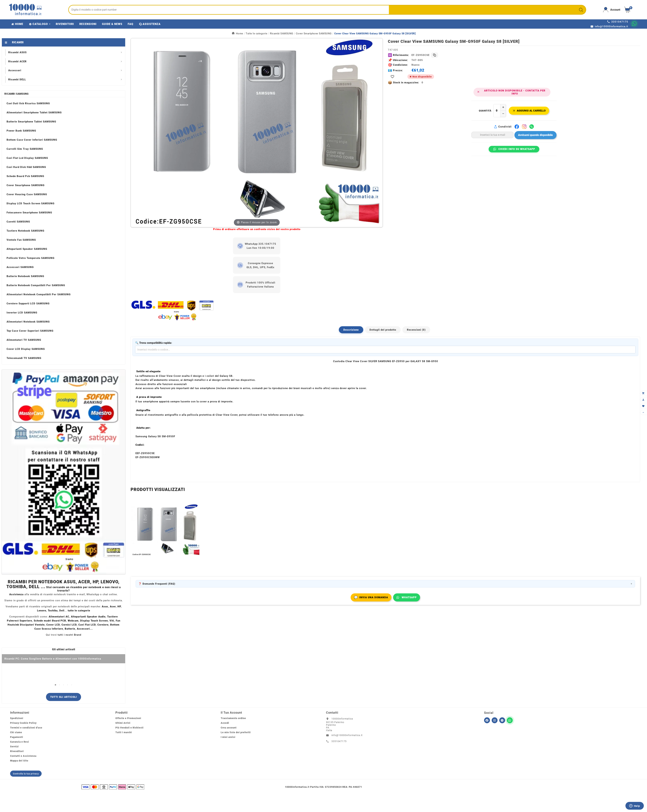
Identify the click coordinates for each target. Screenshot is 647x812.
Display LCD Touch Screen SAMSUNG (30, 203)
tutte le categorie (79, 610)
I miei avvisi (228, 737)
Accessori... (85, 628)
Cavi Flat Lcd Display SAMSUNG (27, 158)
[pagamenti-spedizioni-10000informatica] (63, 472)
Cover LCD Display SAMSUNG (26, 349)
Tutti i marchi (123, 732)
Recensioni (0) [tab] (416, 329)
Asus (105, 606)
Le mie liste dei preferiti (236, 732)
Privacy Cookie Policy (23, 723)
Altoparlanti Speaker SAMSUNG (27, 248)
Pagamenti (16, 737)
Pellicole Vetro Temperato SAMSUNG (30, 258)
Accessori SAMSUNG (20, 267)
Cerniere (103, 624)
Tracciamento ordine (233, 718)
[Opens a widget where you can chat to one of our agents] (634, 806)
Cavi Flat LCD (87, 624)
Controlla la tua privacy (26, 773)
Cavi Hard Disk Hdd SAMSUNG (26, 167)
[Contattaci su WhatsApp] (634, 23)
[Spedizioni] (257, 310)
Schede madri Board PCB (50, 620)
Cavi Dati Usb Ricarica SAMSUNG (28, 103)
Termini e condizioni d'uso (26, 727)
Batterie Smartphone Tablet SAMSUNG (31, 121)
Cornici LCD (69, 624)
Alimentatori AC (59, 616)
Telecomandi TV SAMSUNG (24, 358)
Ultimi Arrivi (122, 723)
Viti (112, 620)
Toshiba (53, 610)
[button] (63, 685)
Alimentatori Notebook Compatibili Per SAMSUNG (39, 294)
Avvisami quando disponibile (535, 135)
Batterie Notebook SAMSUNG (25, 276)
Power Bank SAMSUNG (21, 130)
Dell (61, 610)
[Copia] (434, 55)
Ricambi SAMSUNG (16, 93)
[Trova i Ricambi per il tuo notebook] (502, 720)
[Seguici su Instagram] (495, 720)
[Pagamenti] (113, 786)
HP (119, 606)
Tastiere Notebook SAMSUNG (25, 230)
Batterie (70, 628)
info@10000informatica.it (347, 735)
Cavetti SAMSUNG (18, 221)
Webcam (73, 620)
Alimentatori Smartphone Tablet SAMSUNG (34, 112)
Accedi (225, 723)
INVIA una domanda (371, 597)
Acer (113, 606)
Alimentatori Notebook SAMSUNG (28, 321)
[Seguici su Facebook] (487, 720)
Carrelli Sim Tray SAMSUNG (25, 148)
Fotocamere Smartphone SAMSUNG (29, 212)
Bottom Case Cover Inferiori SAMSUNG (32, 139)
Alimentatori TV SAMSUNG (24, 339)
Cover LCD (53, 624)
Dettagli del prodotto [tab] (382, 329)
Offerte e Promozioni (128, 718)
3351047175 (339, 741)
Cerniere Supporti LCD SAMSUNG (28, 303)
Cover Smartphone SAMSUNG (25, 185)
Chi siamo (16, 732)
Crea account (229, 727)
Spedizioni (16, 718)
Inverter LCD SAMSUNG (22, 312)
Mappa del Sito (19, 760)
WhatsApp (409, 597)
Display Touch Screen (94, 620)
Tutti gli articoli (63, 696)
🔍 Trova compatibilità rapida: (153, 342)
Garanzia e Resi (19, 741)
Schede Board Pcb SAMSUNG (25, 176)
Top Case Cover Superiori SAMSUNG (30, 330)
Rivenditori (17, 751)
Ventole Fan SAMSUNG (21, 239)
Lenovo (41, 610)
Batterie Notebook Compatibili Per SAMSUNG (36, 285)
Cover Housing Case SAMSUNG (27, 194)
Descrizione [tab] (351, 329)
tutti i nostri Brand (69, 634)
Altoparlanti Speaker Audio (88, 616)
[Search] (581, 10)
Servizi (14, 746)
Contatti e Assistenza (23, 756)
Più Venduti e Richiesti (129, 727)
